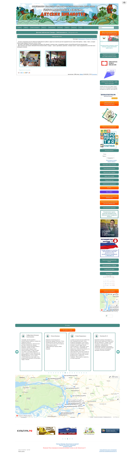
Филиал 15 (88, 39)
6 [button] (60, 373)
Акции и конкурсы (35, 27)
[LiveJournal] (28, 72)
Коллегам (60, 27)
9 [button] (67, 373)
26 (107, 285)
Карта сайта (21, 451)
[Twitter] (23, 72)
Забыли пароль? (111, 161)
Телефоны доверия (67, 446)
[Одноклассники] (24, 72)
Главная (19, 27)
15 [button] (81, 373)
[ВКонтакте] (21, 72)
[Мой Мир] (26, 72)
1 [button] (49, 373)
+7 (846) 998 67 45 (109, 255)
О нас (80, 27)
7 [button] (63, 373)
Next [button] (117, 41)
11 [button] (72, 373)
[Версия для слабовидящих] (124, 2)
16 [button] (84, 373)
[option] (109, 41)
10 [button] (70, 373)
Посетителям (52, 27)
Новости (44, 27)
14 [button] (79, 373)
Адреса (67, 27)
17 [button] (86, 373)
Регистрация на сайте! (111, 160)
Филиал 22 (94, 39)
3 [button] (53, 373)
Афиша (26, 27)
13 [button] (77, 373)
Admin (81, 74)
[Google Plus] (29, 72)
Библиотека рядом (109, 291)
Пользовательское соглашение (108, 449)
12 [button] (74, 373)
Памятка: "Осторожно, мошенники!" (67, 445)
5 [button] (58, 373)
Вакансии (74, 27)
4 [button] (56, 373)
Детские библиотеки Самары (45, 32)
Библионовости (62, 32)
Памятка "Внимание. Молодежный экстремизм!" (67, 443)
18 (105, 283)
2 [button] (51, 373)
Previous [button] (102, 41)
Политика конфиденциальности (108, 451)
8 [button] (65, 373)
